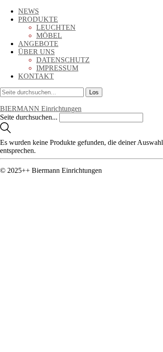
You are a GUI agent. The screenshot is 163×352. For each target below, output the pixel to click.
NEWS (28, 11)
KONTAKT (36, 76)
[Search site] (5, 130)
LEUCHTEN (56, 27)
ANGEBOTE (38, 43)
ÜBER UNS (36, 52)
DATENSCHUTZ (63, 60)
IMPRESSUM (57, 68)
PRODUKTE (38, 19)
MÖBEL (49, 35)
